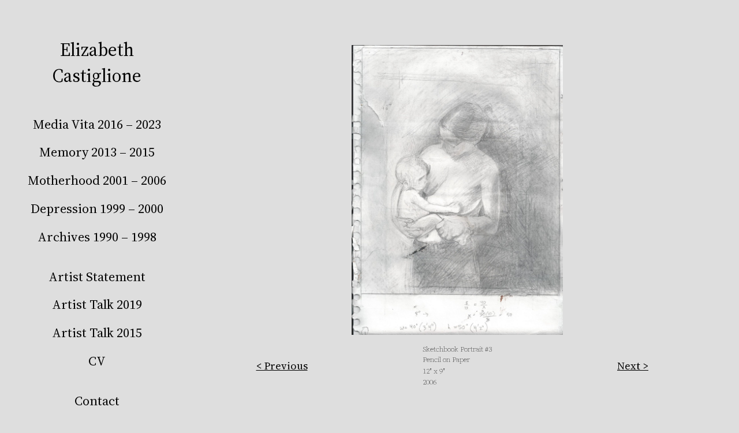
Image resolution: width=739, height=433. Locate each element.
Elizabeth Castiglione (97, 62)
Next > (632, 366)
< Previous (282, 366)
